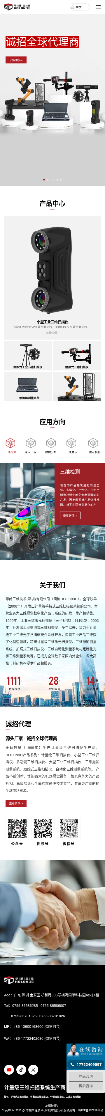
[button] (44, 179)
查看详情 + (70, 515)
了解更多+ (16, 60)
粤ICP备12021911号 (90, 1110)
